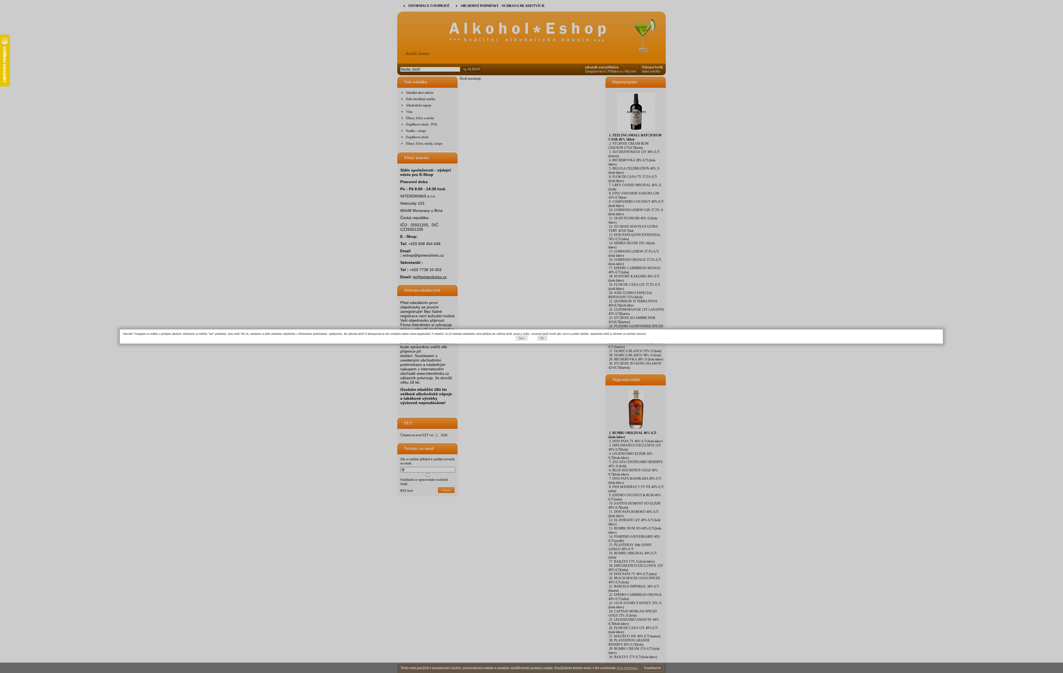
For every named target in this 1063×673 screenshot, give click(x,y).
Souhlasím (652, 668)
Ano (521, 338)
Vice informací (627, 668)
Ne (542, 338)
